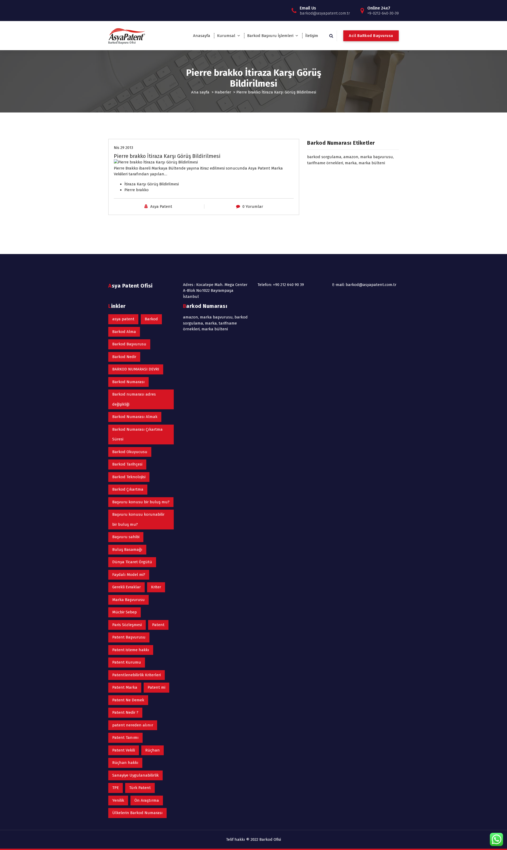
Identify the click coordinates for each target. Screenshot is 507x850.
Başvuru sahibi (125, 536)
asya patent (123, 319)
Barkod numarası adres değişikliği (134, 399)
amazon (350, 156)
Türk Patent (140, 787)
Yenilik (118, 800)
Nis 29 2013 (123, 147)
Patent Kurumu (126, 662)
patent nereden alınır (132, 725)
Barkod (151, 319)
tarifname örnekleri (325, 163)
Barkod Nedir (124, 356)
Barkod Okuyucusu (129, 451)
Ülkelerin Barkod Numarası (137, 812)
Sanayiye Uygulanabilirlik (135, 775)
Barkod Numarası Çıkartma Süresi (137, 434)
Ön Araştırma (146, 800)
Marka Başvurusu (128, 599)
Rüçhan (152, 750)
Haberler (223, 92)
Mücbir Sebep (124, 612)
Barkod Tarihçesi (127, 464)
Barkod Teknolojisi (128, 477)
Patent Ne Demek (128, 700)
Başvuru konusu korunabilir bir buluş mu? (138, 519)
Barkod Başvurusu (129, 344)
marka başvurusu (376, 156)
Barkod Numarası (128, 381)
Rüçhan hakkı (125, 762)
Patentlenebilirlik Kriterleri (136, 675)
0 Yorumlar (252, 206)
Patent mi (156, 687)
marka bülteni (372, 163)
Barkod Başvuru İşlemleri (270, 35)
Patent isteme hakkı (130, 649)
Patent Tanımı (125, 737)
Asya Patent (161, 206)
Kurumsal (226, 35)
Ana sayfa (200, 92)
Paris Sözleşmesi (127, 624)
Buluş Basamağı (127, 549)
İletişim (311, 35)
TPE (115, 787)
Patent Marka (124, 687)
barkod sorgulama (324, 156)
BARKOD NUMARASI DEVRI (135, 369)
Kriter (156, 587)
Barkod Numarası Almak (134, 416)
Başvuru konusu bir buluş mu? (141, 502)
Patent (264, 168)
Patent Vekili (123, 750)
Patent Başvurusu (128, 637)
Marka (277, 168)
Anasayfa (201, 35)
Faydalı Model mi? (128, 574)
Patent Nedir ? (125, 712)
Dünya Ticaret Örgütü (132, 562)
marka (351, 163)
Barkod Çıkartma (127, 489)
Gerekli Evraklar (126, 587)
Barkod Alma (124, 331)
